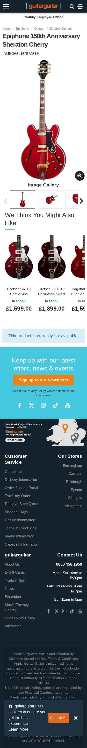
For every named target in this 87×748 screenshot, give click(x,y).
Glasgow (75, 498)
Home (6, 28)
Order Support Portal (21, 488)
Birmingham (72, 465)
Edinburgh (74, 482)
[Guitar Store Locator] (43, 432)
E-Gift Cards (15, 572)
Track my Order (17, 496)
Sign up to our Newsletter (44, 380)
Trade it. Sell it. (16, 580)
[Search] (72, 6)
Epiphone (22, 28)
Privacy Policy (36, 391)
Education (13, 597)
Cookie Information (20, 520)
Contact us (13, 472)
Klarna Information (19, 536)
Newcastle (73, 506)
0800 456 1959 (69, 564)
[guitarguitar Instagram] (43, 405)
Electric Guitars (61, 28)
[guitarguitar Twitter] (31, 405)
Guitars (39, 28)
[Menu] (12, 6)
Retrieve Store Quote (22, 504)
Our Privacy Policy (20, 618)
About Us (12, 564)
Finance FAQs (16, 512)
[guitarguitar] (43, 6)
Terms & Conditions (20, 528)
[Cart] (80, 6)
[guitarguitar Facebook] (19, 405)
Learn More (18, 729)
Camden (75, 473)
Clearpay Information (21, 544)
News (9, 588)
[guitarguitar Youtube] (67, 405)
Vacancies (13, 626)
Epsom (76, 490)
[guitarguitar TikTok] (55, 405)
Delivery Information (21, 479)
